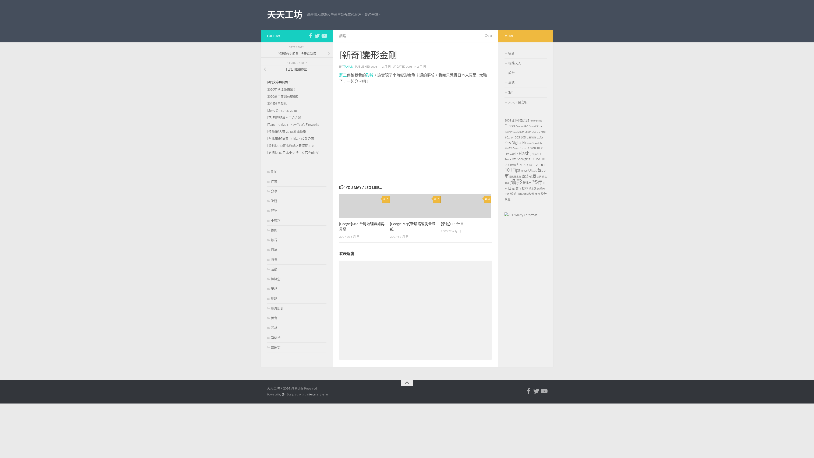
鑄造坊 (275, 347)
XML (534, 170)
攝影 (274, 230)
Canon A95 (522, 126)
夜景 (532, 176)
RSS (514, 159)
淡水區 (533, 188)
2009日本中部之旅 (517, 120)
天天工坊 (284, 15)
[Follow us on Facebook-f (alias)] (310, 35)
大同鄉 (540, 176)
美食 (274, 318)
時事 (274, 259)
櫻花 (525, 188)
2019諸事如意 (277, 103)
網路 (342, 36)
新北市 (527, 183)
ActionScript (536, 120)
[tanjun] (521, 215)
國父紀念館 (515, 176)
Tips (516, 170)
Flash (524, 153)
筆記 (274, 289)
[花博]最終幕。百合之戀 (284, 118)
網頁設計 (277, 308)
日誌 (274, 250)
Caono (516, 148)
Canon (510, 125)
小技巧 (275, 220)
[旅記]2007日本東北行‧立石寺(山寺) (293, 153)
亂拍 (274, 172)
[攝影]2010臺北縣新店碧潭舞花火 (290, 146)
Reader (508, 159)
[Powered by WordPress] (283, 394)
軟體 (507, 199)
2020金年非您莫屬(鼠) (282, 96)
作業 (274, 181)
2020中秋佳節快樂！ (281, 89)
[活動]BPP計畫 (452, 224)
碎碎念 (275, 279)
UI (530, 170)
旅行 (274, 240)
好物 (274, 211)
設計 (274, 328)
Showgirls (523, 159)
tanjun (348, 66)
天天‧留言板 (517, 102)
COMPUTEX (535, 148)
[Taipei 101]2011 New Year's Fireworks (293, 125)
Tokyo (524, 170)
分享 (274, 191)
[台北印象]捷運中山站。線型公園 (290, 139)
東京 (518, 188)
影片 (370, 75)
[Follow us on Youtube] (323, 35)
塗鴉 (274, 201)
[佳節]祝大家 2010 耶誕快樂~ (287, 132)
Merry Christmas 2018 (282, 111)
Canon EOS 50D (516, 137)
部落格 (275, 337)
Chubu (523, 148)
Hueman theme (318, 394)
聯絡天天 (514, 63)
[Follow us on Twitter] (317, 35)
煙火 (513, 194)
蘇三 (343, 75)
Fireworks (511, 154)
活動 (274, 269)
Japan (535, 153)
